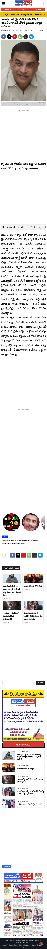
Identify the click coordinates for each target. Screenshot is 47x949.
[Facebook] (3, 36)
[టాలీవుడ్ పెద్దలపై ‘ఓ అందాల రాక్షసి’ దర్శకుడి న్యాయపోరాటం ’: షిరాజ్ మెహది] (12, 578)
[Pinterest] (14, 36)
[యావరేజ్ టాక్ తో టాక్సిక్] (33, 578)
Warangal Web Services (23, 942)
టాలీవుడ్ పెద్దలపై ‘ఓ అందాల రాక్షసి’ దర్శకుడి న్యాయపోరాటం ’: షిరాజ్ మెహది (30, 757)
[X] (9, 36)
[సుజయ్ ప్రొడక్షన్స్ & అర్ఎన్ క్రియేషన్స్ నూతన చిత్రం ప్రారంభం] (33, 605)
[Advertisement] (23, 135)
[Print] (25, 36)
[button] (44, 3)
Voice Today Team (16, 30)
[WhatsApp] (20, 36)
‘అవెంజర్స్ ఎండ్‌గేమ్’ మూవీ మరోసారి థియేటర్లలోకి (11, 616)
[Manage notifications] (41, 944)
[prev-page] (3, 811)
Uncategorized (22, 752)
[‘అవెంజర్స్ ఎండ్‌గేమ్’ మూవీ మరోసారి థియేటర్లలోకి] (12, 605)
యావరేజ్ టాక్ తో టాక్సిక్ (33, 586)
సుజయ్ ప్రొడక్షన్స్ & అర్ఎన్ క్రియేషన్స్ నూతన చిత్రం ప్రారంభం (33, 616)
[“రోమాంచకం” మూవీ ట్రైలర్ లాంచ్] (8, 803)
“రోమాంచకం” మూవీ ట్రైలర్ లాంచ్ (29, 804)
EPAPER (7, 866)
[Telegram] (31, 36)
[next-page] (7, 811)
